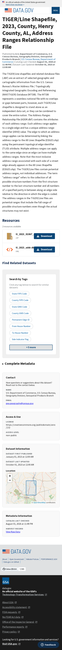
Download (46, 236)
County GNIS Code (20, 313)
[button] (10, 476)
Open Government (17, 559)
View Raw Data (13, 531)
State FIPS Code (19, 293)
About (4, 559)
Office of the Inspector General (18, 622)
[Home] (19, 10)
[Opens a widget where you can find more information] (48, 645)
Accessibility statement (14, 607)
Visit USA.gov (10, 643)
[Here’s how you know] (31, 3)
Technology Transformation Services (23, 594)
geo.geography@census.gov (19, 403)
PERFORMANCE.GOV (49, 559)
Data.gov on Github (11, 562)
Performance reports (13, 626)
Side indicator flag (20, 339)
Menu (55, 10)
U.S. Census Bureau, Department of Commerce (29, 60)
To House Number (20, 332)
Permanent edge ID (21, 319)
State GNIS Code (19, 306)
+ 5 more (31, 347)
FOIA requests (9, 612)
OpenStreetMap (39, 502)
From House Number (21, 326)
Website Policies (32, 559)
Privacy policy (9, 631)
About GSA (8, 602)
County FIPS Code (20, 300)
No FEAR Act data (11, 617)
